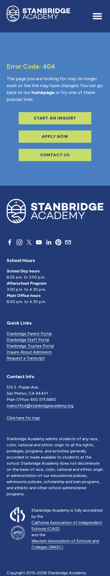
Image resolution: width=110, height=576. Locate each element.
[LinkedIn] (49, 242)
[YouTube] (39, 242)
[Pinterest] (58, 242)
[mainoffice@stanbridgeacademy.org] (68, 242)
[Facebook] (10, 242)
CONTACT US (55, 154)
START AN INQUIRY (55, 118)
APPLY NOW (55, 136)
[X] (29, 242)
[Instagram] (19, 242)
